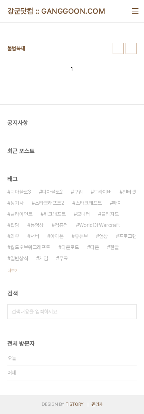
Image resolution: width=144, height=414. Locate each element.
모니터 (83, 214)
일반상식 (19, 258)
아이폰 (57, 236)
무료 (63, 258)
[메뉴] (135, 11)
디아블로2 (52, 192)
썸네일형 (118, 48)
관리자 (97, 404)
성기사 (17, 203)
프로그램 (128, 236)
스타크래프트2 (49, 203)
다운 (94, 247)
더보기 (12, 270)
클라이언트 (21, 214)
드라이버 (103, 192)
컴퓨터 (61, 225)
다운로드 (70, 247)
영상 (103, 236)
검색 (129, 312)
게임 (43, 258)
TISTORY (74, 404)
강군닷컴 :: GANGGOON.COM (56, 11)
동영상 (37, 225)
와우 (14, 236)
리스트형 (131, 48)
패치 (117, 203)
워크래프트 (55, 214)
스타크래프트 (88, 203)
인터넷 (129, 192)
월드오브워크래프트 (30, 247)
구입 (78, 192)
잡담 (14, 225)
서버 (34, 236)
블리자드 (110, 214)
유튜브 (81, 236)
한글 (114, 247)
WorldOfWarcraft (99, 225)
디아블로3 (20, 192)
